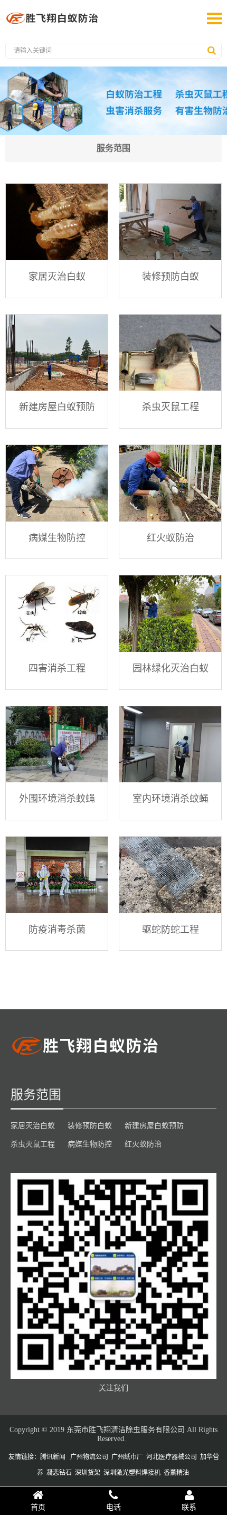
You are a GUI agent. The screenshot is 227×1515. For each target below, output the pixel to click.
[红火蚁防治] (170, 483)
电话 (113, 1507)
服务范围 (113, 148)
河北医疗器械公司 (171, 1457)
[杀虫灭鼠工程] (170, 353)
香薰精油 (176, 1472)
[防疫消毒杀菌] (57, 875)
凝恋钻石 (59, 1472)
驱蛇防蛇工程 (170, 929)
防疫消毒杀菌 (57, 929)
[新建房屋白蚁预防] (57, 353)
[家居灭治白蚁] (57, 222)
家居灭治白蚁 (57, 276)
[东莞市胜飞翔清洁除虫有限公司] (52, 23)
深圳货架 (87, 1472)
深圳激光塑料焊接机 (131, 1472)
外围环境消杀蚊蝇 (57, 798)
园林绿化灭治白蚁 (171, 667)
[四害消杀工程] (57, 613)
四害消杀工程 (57, 667)
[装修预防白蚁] (170, 222)
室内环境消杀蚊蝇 (171, 798)
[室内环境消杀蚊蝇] (170, 744)
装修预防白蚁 (170, 276)
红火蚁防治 (170, 537)
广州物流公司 (89, 1457)
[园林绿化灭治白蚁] (170, 613)
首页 (38, 1507)
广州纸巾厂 (127, 1457)
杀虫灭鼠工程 (170, 406)
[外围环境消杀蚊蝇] (57, 744)
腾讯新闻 (52, 1457)
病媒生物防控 (57, 537)
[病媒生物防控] (57, 483)
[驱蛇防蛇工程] (170, 875)
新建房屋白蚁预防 (57, 406)
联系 (189, 1507)
